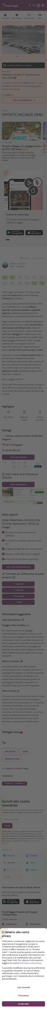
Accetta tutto (23, 1004)
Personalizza (23, 995)
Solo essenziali (23, 987)
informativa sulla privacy (30, 963)
